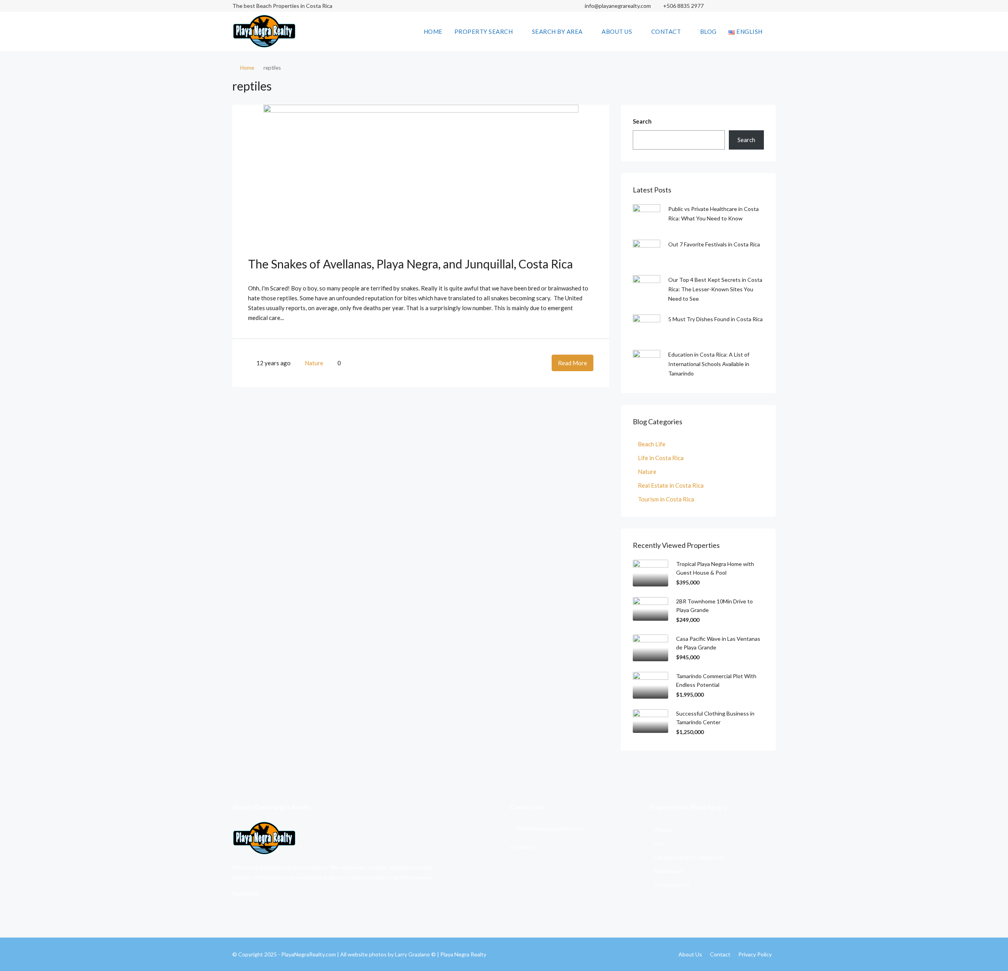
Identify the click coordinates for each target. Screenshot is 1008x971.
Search (642, 121)
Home (433, 31)
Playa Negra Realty (463, 954)
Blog (708, 31)
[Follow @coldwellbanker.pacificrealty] (727, 6)
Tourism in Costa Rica (666, 499)
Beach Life (651, 444)
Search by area (557, 31)
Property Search (483, 31)
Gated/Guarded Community (688, 857)
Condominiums (672, 884)
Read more (245, 893)
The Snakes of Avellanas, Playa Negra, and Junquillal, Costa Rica (410, 264)
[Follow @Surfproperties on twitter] (741, 6)
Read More (572, 362)
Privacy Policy (755, 954)
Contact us (523, 846)
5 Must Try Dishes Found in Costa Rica (715, 319)
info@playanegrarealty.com (617, 5)
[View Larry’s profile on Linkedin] (755, 6)
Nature (314, 362)
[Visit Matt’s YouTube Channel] (769, 6)
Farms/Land (668, 870)
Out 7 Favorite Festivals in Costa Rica (714, 244)
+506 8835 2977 (683, 5)
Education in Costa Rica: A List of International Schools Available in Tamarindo (708, 364)
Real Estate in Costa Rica (671, 485)
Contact (666, 31)
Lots (659, 843)
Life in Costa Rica (661, 457)
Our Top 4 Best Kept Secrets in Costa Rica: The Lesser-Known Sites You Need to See (715, 289)
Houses (663, 829)
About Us (617, 31)
